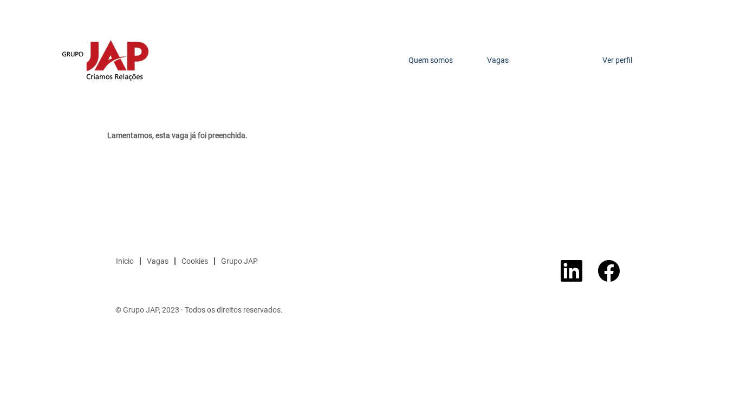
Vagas (498, 60)
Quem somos (430, 60)
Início (125, 261)
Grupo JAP (239, 261)
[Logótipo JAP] (105, 60)
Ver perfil (617, 60)
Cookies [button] (194, 261)
